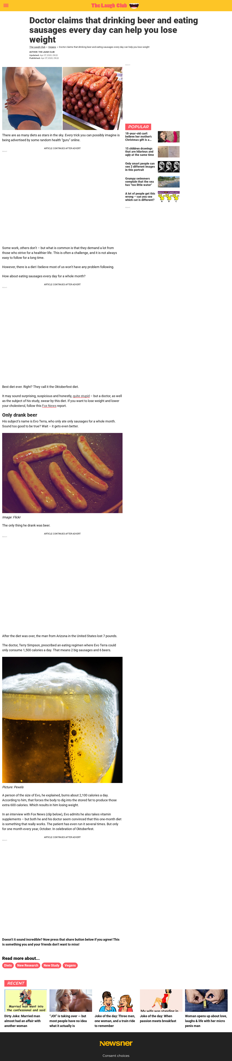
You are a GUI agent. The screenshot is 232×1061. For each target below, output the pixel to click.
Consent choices (116, 1056)
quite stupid (81, 396)
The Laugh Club (37, 47)
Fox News (49, 406)
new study (51, 965)
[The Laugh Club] (114, 5)
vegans (70, 965)
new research (27, 965)
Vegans (52, 47)
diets (8, 965)
